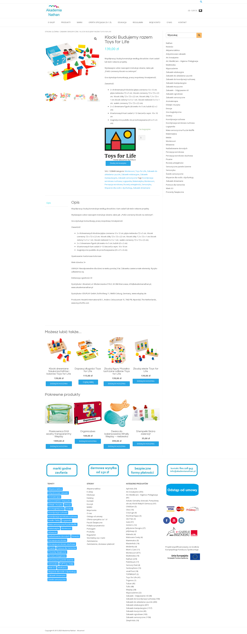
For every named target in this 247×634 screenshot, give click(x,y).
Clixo (128, 509)
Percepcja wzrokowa (114, 184)
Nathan (169, 43)
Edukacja (122, 22)
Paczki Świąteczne (94, 522)
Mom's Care (131, 549)
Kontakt (182, 22)
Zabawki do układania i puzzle (179, 75)
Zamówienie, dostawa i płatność (100, 544)
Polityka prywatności (95, 525)
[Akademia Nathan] (54, 11)
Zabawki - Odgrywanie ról (137, 596)
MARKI (79, 22)
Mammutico (131, 540)
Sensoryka (146, 184)
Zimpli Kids (130, 620)
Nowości (169, 46)
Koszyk (90, 504)
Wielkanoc (62, 567)
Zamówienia (92, 541)
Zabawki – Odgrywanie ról (177, 90)
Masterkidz (131, 543)
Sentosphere (132, 568)
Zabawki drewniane (141, 188)
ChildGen (130, 506)
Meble (168, 137)
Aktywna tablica (173, 50)
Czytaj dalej (88, 382)
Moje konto (154, 22)
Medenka (130, 546)
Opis (48, 202)
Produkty (66, 22)
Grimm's (129, 525)
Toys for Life (141, 171)
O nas (169, 22)
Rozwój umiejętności (132, 184)
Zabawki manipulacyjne (176, 83)
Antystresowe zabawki (176, 54)
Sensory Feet (132, 565)
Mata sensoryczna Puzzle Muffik (180, 130)
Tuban (129, 583)
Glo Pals (129, 519)
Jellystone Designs (134, 528)
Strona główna (52, 31)
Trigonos (130, 580)
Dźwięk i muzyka (173, 104)
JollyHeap (130, 531)
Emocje (169, 108)
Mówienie (170, 144)
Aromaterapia (172, 101)
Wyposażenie (172, 68)
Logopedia (127, 181)
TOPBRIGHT (131, 574)
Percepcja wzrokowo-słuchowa (179, 155)
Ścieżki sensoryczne (174, 174)
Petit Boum (130, 562)
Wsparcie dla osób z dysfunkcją (118, 188)
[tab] (56, 203)
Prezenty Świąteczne (175, 192)
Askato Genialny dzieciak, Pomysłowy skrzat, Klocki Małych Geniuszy (142, 502)
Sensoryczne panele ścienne (178, 166)
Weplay (129, 589)
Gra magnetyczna (173, 112)
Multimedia (171, 65)
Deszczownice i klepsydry (59, 501)
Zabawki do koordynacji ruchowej (180, 79)
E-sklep (51, 22)
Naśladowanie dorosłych (176, 148)
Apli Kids (129, 488)
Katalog (90, 498)
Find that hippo (132, 516)
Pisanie (169, 159)
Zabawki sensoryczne (69, 31)
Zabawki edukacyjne (130, 174)
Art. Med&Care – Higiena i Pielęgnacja (182, 61)
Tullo (128, 586)
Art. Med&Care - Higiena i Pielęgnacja (142, 494)
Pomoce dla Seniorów (175, 184)
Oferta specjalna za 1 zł (100, 22)
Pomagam (91, 528)
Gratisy (169, 115)
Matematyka (138, 181)
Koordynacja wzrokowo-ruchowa (180, 123)
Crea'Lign (130, 512)
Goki (128, 522)
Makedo (129, 534)
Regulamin (138, 22)
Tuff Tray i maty (66, 563)
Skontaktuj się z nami (96, 538)
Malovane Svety (133, 537)
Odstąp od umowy (94, 516)
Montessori (130, 171)
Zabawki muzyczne (174, 86)
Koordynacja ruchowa (175, 119)
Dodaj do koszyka (118, 163)
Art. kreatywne (172, 57)
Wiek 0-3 (169, 188)
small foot (130, 571)
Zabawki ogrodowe (174, 94)
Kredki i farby (54, 520)
